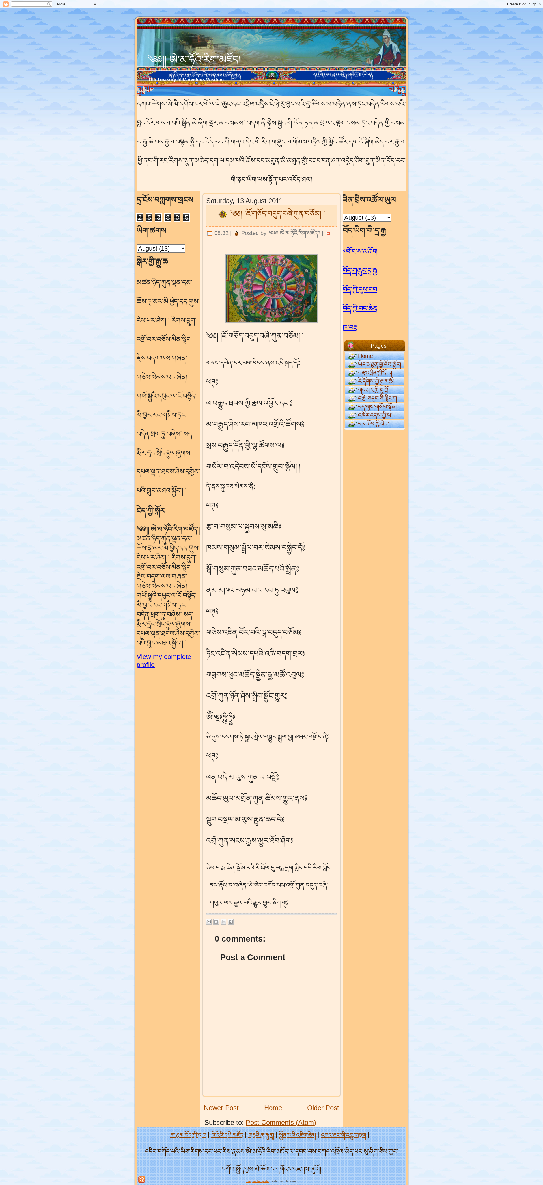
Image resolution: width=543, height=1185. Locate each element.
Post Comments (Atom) (281, 1122)
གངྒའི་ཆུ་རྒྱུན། (261, 1135)
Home (273, 1108)
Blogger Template (257, 1181)
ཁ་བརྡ (350, 327)
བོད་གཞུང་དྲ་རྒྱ (360, 270)
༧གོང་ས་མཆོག (360, 251)
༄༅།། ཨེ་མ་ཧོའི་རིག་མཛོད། (194, 60)
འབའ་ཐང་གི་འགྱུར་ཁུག (343, 1135)
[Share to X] (223, 922)
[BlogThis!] (216, 922)
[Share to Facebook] (231, 922)
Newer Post (221, 1108)
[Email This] (209, 922)
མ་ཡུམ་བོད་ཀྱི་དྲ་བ (188, 1135)
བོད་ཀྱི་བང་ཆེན (360, 308)
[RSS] (141, 1179)
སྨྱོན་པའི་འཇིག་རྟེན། (297, 1135)
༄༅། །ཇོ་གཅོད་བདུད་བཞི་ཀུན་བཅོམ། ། (277, 213)
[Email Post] (328, 233)
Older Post (323, 1108)
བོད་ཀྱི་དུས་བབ (360, 289)
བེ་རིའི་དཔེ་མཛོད (227, 1135)
